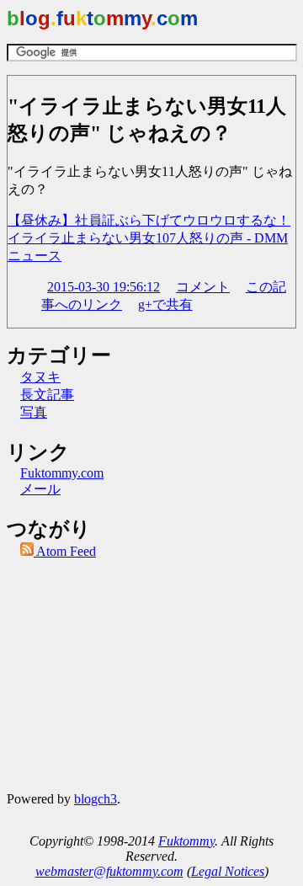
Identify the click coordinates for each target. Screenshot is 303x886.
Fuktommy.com (62, 473)
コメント (203, 287)
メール (40, 489)
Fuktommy (186, 841)
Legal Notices (227, 871)
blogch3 (95, 799)
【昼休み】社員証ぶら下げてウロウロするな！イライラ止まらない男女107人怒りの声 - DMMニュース (149, 238)
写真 (33, 412)
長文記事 (47, 394)
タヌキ (40, 377)
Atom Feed (65, 551)
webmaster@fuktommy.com (109, 871)
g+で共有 (165, 304)
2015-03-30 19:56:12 (103, 287)
